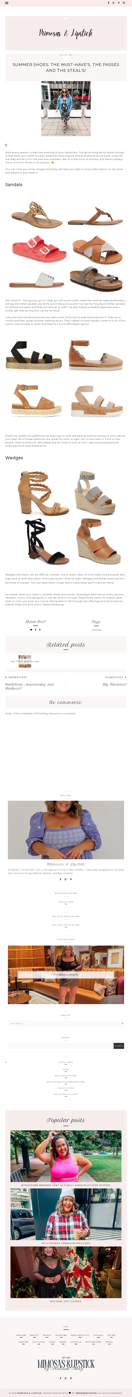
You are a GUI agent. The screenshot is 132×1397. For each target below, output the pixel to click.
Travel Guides (66, 1088)
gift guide (38, 1342)
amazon (21, 1335)
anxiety (34, 1335)
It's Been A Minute (66, 974)
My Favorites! (115, 685)
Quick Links (66, 1062)
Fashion (96, 630)
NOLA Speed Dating (66, 1076)
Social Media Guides (66, 1094)
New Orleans (93, 1342)
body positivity (80, 1335)
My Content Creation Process (66, 1243)
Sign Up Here (66, 902)
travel (109, 1342)
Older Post (114, 677)
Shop (66, 1069)
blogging (61, 1335)
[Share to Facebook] (36, 629)
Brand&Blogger (86, 1393)
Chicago (98, 1335)
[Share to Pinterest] (40, 629)
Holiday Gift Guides (66, 1301)
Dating (111, 1335)
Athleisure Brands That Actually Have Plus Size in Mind (66, 1185)
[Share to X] (31, 629)
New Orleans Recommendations (66, 1082)
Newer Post (18, 677)
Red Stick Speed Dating (66, 925)
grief (52, 1342)
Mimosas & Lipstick (29, 1393)
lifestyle (75, 1342)
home (63, 1342)
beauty (47, 1335)
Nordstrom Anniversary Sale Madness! (29, 686)
